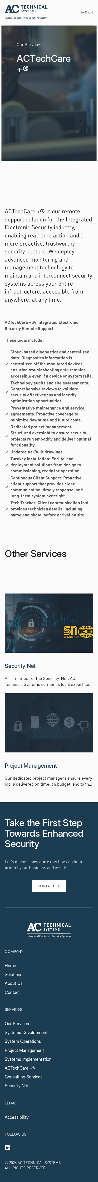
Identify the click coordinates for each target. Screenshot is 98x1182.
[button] (87, 12)
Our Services (17, 1023)
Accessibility (17, 1117)
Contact (12, 992)
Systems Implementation (28, 1059)
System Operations (23, 1041)
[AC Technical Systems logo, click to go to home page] (49, 931)
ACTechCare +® (20, 1068)
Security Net (17, 1085)
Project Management (24, 1050)
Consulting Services (24, 1076)
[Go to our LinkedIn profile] (7, 1147)
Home (10, 965)
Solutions (13, 974)
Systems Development (26, 1032)
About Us (14, 983)
